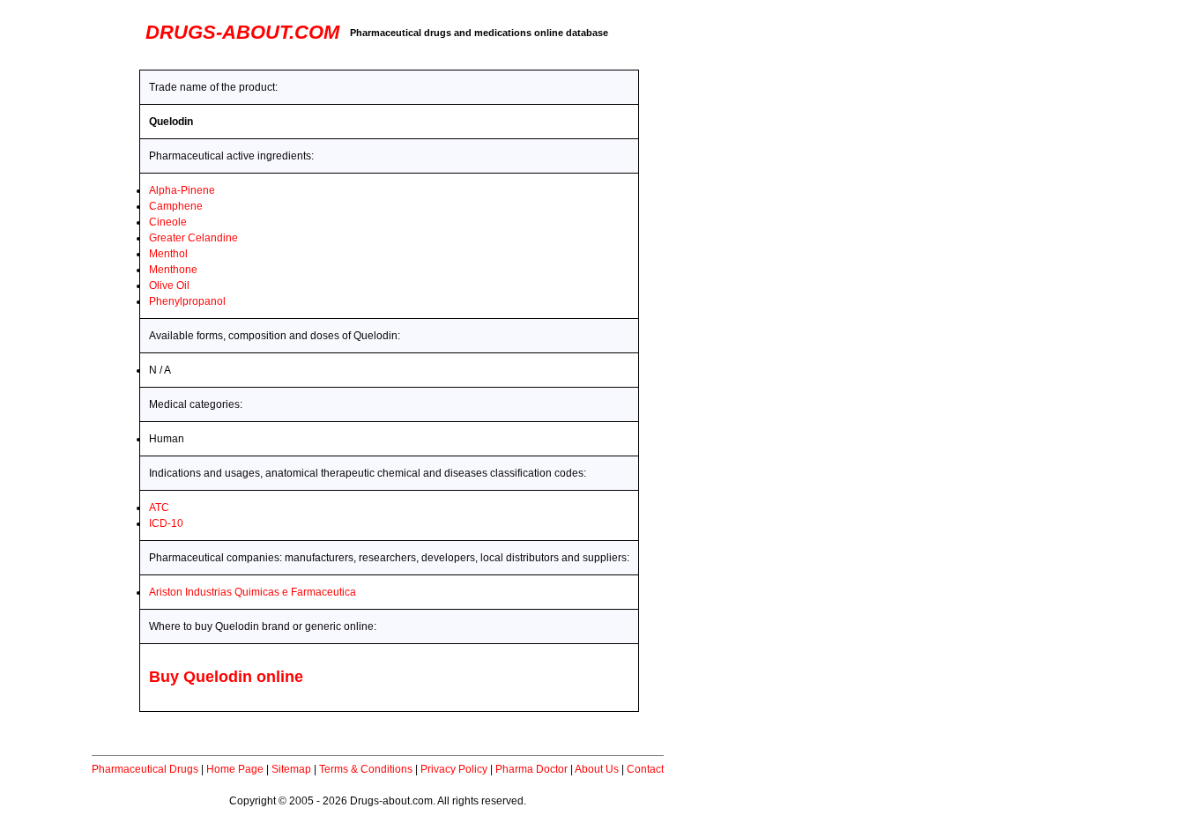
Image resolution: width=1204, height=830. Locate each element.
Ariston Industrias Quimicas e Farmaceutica (252, 592)
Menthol (168, 254)
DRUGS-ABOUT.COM (242, 32)
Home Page (235, 769)
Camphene (176, 206)
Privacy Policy (453, 769)
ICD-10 (166, 523)
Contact (645, 769)
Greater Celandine (193, 238)
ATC (159, 507)
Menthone (173, 269)
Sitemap (291, 769)
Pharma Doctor (531, 769)
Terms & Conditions (365, 769)
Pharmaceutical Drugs (145, 769)
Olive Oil (169, 285)
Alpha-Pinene (182, 190)
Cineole (168, 222)
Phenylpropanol (187, 301)
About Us (597, 769)
